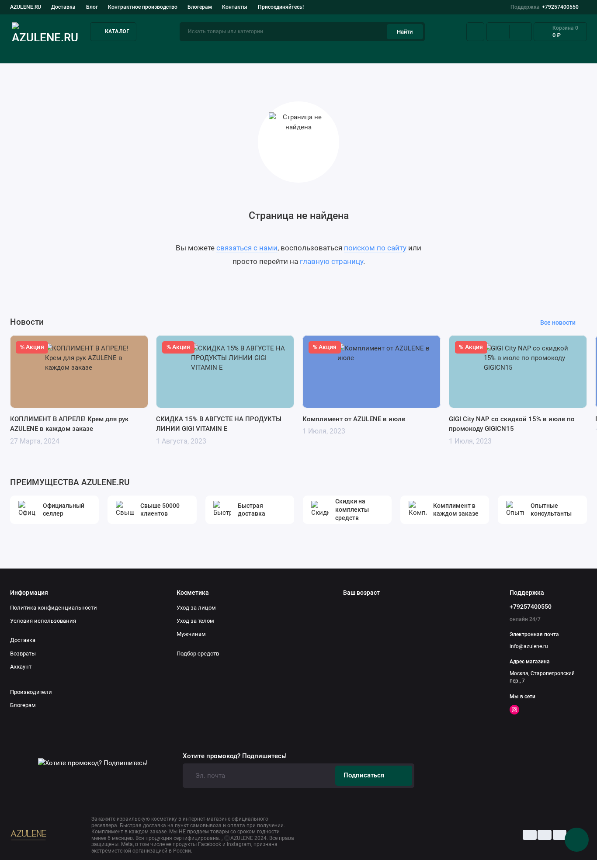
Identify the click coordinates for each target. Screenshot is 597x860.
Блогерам (199, 7)
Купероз (275, 52)
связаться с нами (247, 247)
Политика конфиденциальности (53, 607)
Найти (405, 31)
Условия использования (43, 620)
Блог (92, 7)
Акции (578, 52)
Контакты (234, 7)
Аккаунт (20, 666)
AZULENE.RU (25, 7)
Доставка (63, 7)
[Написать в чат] (577, 840)
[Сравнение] (498, 31)
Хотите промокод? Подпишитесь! (235, 756)
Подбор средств (128, 52)
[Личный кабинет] (475, 31)
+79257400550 (544, 7)
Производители (31, 692)
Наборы (508, 52)
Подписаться (364, 775)
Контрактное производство (142, 7)
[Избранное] (520, 31)
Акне (207, 52)
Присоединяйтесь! (281, 7)
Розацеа (435, 52)
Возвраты (23, 653)
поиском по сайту (375, 247)
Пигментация (355, 52)
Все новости (558, 322)
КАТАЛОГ (117, 31)
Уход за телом (195, 620)
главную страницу (331, 261)
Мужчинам (191, 634)
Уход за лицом (31, 52)
